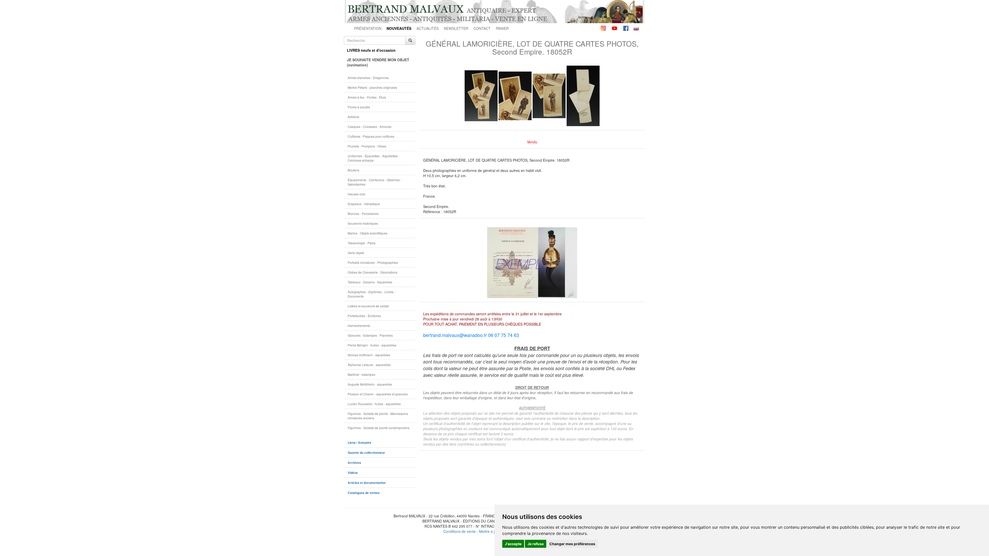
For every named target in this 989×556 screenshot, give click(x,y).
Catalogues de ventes (364, 493)
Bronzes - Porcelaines (363, 213)
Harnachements (359, 325)
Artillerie (353, 117)
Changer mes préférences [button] (572, 544)
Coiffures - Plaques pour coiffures (371, 136)
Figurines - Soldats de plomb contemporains (379, 427)
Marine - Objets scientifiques (367, 233)
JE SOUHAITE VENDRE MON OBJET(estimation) (378, 62)
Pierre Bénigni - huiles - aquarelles (372, 345)
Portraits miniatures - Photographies (373, 262)
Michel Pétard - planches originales (372, 87)
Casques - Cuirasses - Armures (369, 126)
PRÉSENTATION (367, 28)
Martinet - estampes (361, 374)
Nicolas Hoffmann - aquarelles (369, 355)
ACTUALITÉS (427, 28)
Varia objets (356, 252)
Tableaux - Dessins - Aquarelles (370, 282)
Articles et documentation (367, 483)
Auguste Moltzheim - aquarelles (370, 384)
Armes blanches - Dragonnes (368, 77)
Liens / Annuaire (359, 442)
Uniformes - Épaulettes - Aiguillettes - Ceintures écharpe (373, 158)
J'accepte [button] (513, 544)
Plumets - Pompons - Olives (367, 146)
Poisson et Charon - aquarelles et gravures (378, 394)
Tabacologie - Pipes (362, 243)
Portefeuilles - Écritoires (364, 316)
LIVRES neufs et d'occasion (371, 50)
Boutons (353, 170)
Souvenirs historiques (363, 223)
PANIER (502, 28)
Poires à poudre (359, 107)
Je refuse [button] (535, 544)
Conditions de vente (459, 531)
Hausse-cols (356, 194)
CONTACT (482, 28)
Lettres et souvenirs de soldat (368, 306)
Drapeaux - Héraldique (364, 204)
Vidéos (353, 473)
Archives (354, 463)
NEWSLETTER (456, 28)
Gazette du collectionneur (366, 452)
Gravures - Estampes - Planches (370, 335)
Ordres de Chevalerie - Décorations (372, 272)
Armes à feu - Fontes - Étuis (367, 97)
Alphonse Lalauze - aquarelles (369, 364)
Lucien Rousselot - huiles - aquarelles (374, 404)
